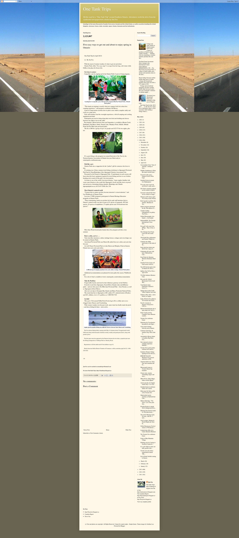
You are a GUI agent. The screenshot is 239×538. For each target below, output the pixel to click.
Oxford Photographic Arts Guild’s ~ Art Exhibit (147, 217)
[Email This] (105, 375)
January (143, 466)
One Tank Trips (97, 9)
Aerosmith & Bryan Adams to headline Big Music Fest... (148, 337)
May (142, 160)
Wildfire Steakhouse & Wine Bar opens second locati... (148, 171)
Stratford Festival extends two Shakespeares (147, 181)
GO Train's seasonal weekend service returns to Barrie (148, 189)
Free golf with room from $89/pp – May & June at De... (148, 227)
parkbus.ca (103, 295)
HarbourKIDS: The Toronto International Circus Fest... (148, 222)
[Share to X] (109, 375)
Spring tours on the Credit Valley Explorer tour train (148, 291)
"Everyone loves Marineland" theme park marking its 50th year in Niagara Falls (147, 99)
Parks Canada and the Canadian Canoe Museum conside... (148, 314)
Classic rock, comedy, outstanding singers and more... (147, 374)
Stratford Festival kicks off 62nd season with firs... (148, 263)
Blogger (123, 526)
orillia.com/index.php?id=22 (119, 348)
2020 (140, 125)
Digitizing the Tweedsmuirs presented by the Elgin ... (148, 323)
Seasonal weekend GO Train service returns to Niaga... (148, 193)
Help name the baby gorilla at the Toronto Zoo (148, 391)
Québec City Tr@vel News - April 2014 (148, 271)
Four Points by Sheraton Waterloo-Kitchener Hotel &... (148, 258)
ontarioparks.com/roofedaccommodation (118, 277)
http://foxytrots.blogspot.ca (92, 512)
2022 (140, 120)
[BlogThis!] (107, 375)
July (142, 155)
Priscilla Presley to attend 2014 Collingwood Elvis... (148, 407)
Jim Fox (150, 482)
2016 (140, 135)
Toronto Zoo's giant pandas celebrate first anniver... (148, 348)
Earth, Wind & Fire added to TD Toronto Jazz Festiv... (148, 299)
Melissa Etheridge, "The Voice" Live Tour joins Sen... (147, 402)
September (144, 150)
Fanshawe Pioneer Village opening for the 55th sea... (148, 352)
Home (107, 430)
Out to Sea (87, 516)
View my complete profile (144, 502)
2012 (140, 472)
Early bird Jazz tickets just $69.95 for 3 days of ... (147, 248)
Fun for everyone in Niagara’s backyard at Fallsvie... (147, 304)
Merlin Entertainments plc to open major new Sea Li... (148, 309)
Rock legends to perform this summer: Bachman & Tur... (148, 202)
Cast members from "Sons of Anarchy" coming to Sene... (148, 166)
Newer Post (87, 430)
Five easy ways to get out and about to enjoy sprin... (148, 185)
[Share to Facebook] (110, 375)
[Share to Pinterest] (112, 375)
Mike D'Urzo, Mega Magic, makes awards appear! (148, 379)
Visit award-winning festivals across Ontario (147, 327)
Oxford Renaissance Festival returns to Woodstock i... (148, 427)
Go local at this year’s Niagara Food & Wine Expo (147, 176)
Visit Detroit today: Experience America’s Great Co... (147, 286)
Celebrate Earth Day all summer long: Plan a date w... (148, 332)
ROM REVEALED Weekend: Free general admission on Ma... (147, 357)
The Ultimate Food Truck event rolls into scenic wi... (147, 233)
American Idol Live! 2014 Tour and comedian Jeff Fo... (147, 363)
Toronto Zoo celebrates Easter (147, 319)
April (142, 163)
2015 (140, 137)
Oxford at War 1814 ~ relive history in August (148, 295)
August (143, 152)
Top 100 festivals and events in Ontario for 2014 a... (148, 267)
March (143, 461)
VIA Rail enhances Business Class (148, 276)
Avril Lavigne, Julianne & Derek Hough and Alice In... (147, 421)
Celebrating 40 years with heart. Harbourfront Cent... (147, 253)
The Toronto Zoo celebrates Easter (148, 435)
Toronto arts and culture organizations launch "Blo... (147, 452)
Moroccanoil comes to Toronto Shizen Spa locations (146, 368)
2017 (140, 132)
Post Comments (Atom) (96, 433)
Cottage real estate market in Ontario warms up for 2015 (151, 46)
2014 (140, 140)
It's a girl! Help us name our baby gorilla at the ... (148, 447)
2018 (140, 130)
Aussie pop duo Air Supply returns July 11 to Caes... (148, 383)
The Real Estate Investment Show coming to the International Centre (146, 63)
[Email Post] (102, 375)
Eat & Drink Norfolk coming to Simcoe (148, 457)
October (143, 147)
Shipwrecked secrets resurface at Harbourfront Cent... (148, 396)
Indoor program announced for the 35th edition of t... (148, 207)
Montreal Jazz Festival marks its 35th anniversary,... (148, 411)
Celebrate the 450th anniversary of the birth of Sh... (148, 243)
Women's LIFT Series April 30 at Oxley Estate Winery (148, 197)
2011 (140, 474)
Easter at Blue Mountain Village (147, 439)
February (143, 464)
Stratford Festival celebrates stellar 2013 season (148, 387)
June (142, 157)
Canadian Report (89, 514)
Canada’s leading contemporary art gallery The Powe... (148, 212)
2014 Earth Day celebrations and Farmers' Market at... (148, 238)
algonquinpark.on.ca (89, 186)
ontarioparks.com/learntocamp (92, 160)
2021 (140, 122)
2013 (140, 469)
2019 (140, 127)
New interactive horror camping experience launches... (147, 343)
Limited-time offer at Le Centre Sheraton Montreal (148, 431)
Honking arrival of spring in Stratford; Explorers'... (148, 443)
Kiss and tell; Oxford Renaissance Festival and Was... (148, 280)
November (144, 145)
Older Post (128, 430)
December (144, 142)
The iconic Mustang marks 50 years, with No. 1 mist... (148, 416)
